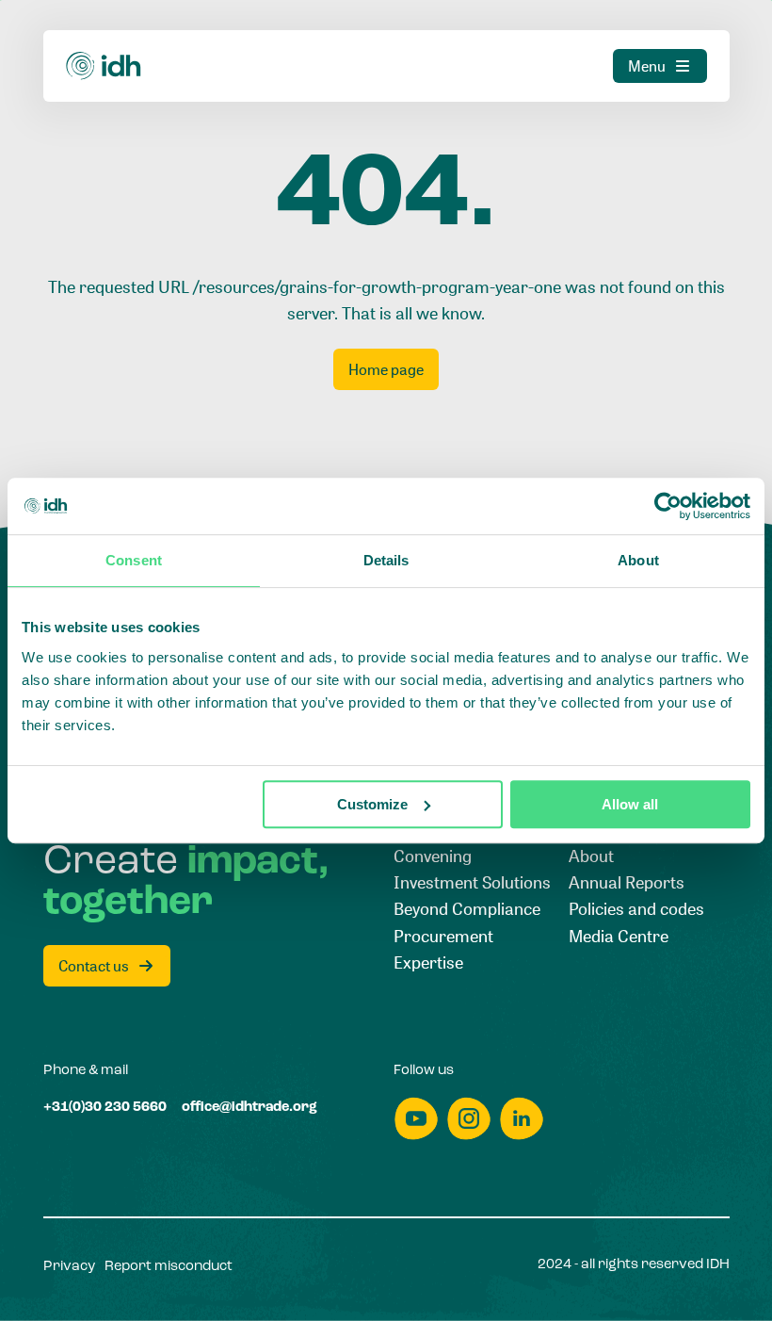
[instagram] (468, 1119)
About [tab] (638, 560)
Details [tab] (386, 560)
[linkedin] (521, 1119)
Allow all (630, 804)
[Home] (104, 65)
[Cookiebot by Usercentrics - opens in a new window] (668, 506)
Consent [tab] (133, 560)
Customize (372, 804)
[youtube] (416, 1119)
